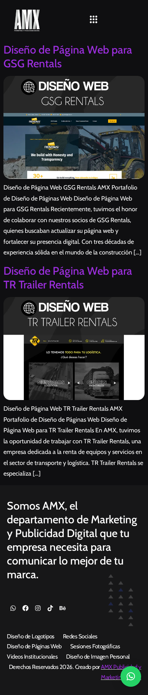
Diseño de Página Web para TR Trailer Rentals (67, 277)
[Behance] (62, 608)
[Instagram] (38, 608)
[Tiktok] (50, 608)
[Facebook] (25, 608)
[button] (93, 20)
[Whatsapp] (13, 608)
